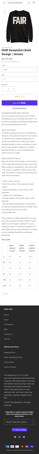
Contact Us (8, 334)
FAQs (6, 329)
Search (6, 315)
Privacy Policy (9, 362)
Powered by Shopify (27, 450)
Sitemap (7, 339)
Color (3, 65)
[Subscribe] (32, 422)
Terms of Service (10, 367)
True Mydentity (15, 450)
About (6, 320)
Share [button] (6, 294)
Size (3, 75)
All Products (8, 324)
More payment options (19, 108)
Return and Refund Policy (13, 357)
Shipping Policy (9, 352)
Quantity (5, 84)
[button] (4, 2)
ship (5, 61)
